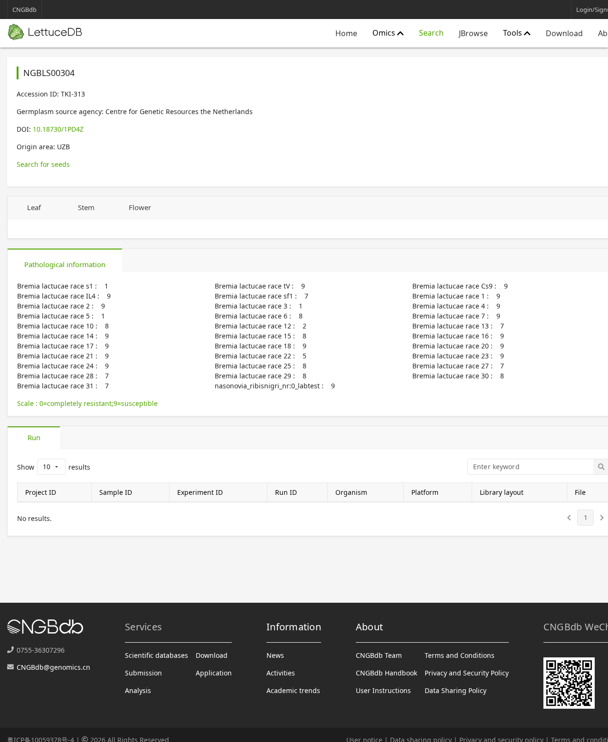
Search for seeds (43, 164)
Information (293, 626)
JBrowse (473, 33)
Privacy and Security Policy (467, 672)
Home (346, 33)
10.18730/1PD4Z (58, 129)
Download (564, 33)
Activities (280, 672)
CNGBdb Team (379, 655)
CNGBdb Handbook (386, 672)
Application (214, 672)
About (369, 626)
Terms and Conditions (459, 655)
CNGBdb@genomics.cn (53, 667)
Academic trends (293, 690)
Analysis (138, 690)
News (275, 655)
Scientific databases (156, 655)
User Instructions (383, 690)
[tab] (34, 207)
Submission (143, 672)
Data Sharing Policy (455, 690)
